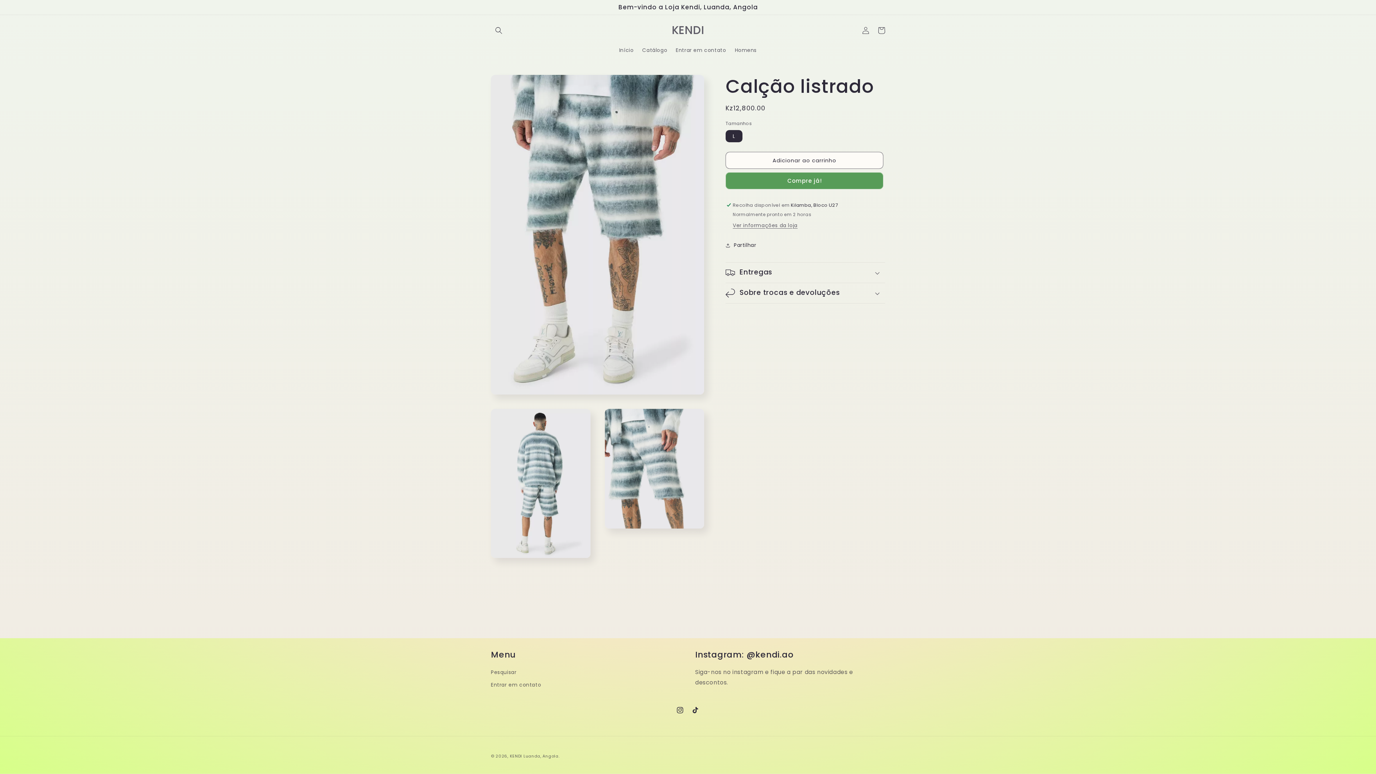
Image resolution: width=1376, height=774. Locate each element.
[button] (499, 30)
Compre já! (804, 181)
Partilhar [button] (745, 245)
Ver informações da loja (765, 225)
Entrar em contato (516, 684)
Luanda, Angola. (542, 756)
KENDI (516, 756)
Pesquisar (503, 672)
